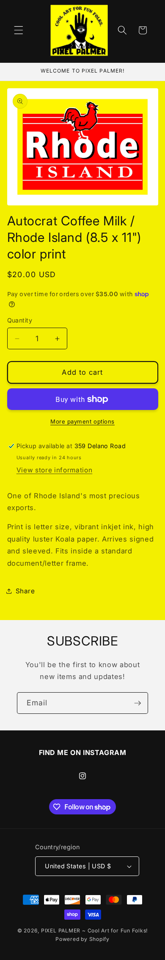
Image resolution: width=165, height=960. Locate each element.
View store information (54, 470)
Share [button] (25, 591)
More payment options (82, 421)
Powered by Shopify (82, 939)
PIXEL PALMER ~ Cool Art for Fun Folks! (94, 930)
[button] (18, 30)
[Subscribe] (137, 703)
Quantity (20, 320)
